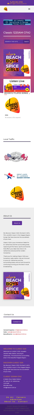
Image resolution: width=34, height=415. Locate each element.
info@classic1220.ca (21, 330)
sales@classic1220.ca (14, 332)
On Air (10, 397)
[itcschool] (17, 24)
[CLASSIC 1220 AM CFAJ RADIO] (17, 76)
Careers (21, 397)
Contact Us (17, 322)
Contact (23, 402)
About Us (17, 223)
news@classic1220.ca (19, 334)
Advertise (16, 399)
